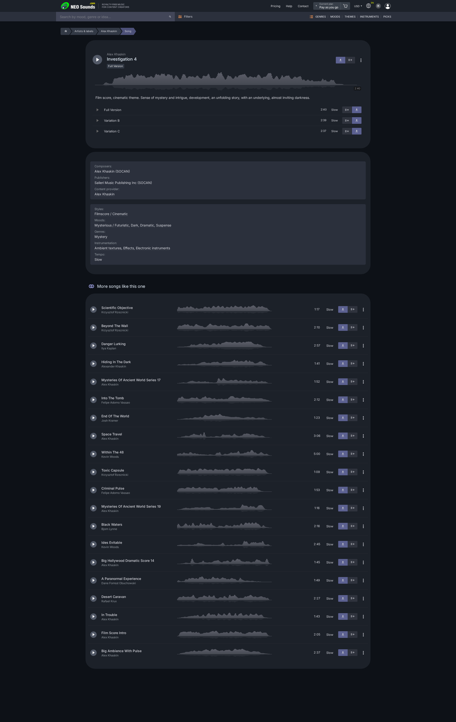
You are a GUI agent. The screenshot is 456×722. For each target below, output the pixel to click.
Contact (303, 6)
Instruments (369, 16)
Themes (350, 16)
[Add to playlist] (347, 109)
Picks (387, 16)
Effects (128, 248)
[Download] (357, 109)
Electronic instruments (153, 248)
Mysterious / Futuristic (112, 225)
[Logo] (78, 5)
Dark (134, 225)
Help (289, 6)
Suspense (163, 225)
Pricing (275, 6)
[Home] (65, 31)
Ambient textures (108, 248)
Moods (335, 16)
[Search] (170, 16)
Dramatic (147, 225)
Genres (320, 16)
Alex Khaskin (104, 194)
